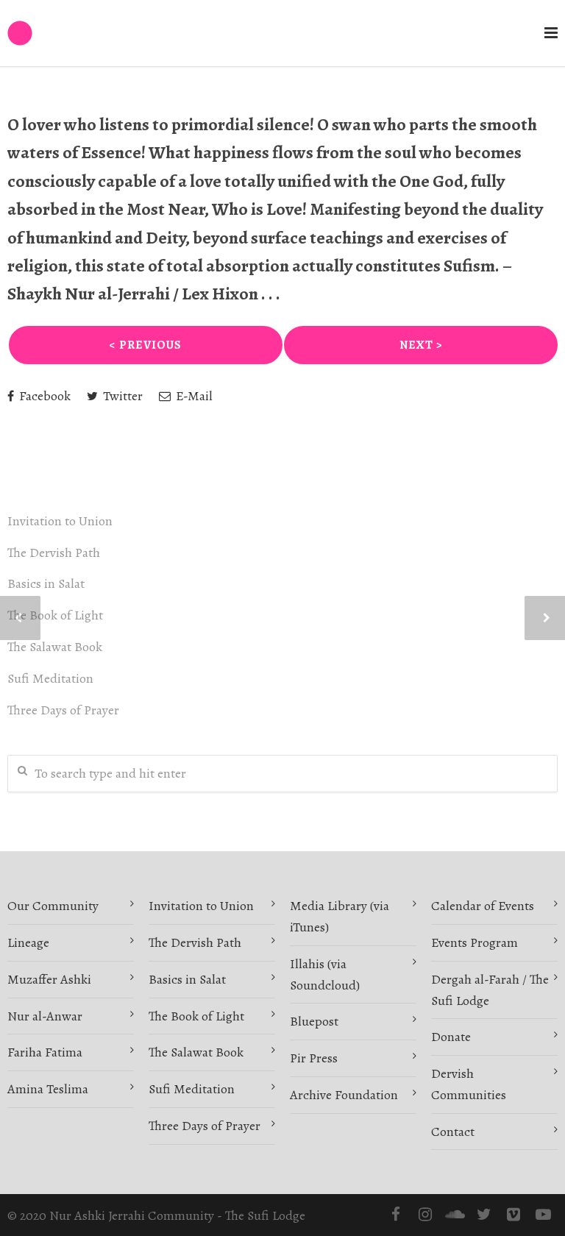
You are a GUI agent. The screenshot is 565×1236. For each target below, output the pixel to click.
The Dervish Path (53, 552)
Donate (451, 1036)
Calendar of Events (482, 905)
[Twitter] (484, 1214)
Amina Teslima (47, 1089)
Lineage (28, 942)
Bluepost (314, 1021)
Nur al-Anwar (44, 1016)
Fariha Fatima (44, 1052)
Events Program (474, 942)
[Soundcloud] (454, 1214)
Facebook (43, 396)
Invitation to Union (60, 521)
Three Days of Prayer (63, 710)
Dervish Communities (468, 1084)
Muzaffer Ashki (49, 979)
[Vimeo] (513, 1214)
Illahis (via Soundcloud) (325, 974)
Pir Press (314, 1058)
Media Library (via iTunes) (339, 916)
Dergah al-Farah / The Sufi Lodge (490, 989)
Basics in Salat (46, 583)
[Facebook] (396, 1214)
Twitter (121, 396)
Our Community (53, 905)
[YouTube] (543, 1214)
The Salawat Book (54, 647)
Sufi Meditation (50, 678)
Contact (453, 1131)
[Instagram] (425, 1214)
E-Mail (193, 396)
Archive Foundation (344, 1095)
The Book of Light (55, 615)
